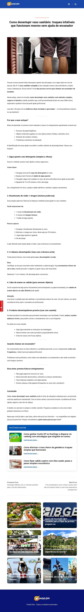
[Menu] (69, 4)
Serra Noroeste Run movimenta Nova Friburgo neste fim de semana (24, 577)
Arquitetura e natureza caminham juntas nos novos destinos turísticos (22, 521)
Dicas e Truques (42, 17)
